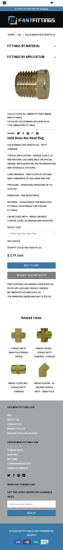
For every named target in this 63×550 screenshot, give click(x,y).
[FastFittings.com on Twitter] (8, 475)
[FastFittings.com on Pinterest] (18, 475)
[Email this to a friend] (36, 133)
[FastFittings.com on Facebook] (13, 475)
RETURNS (12, 459)
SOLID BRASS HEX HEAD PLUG (34, 121)
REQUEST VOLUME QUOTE (31, 275)
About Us (13, 419)
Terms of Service (17, 468)
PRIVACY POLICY (16, 428)
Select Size (14, 227)
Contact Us (14, 424)
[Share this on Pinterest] (27, 133)
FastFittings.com (28, 531)
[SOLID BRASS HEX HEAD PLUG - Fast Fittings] (31, 84)
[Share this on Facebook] (22, 133)
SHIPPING (12, 454)
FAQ (9, 415)
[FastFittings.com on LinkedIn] (23, 475)
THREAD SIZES (15, 450)
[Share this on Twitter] (17, 133)
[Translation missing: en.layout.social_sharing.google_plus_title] (32, 133)
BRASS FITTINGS (35, 114)
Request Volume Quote (22, 433)
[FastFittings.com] (31, 19)
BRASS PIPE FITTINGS (24, 125)
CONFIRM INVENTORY (19, 463)
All (24, 114)
